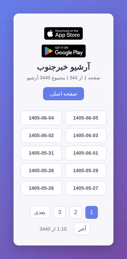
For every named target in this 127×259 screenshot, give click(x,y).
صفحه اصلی (63, 94)
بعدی (39, 212)
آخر (82, 229)
